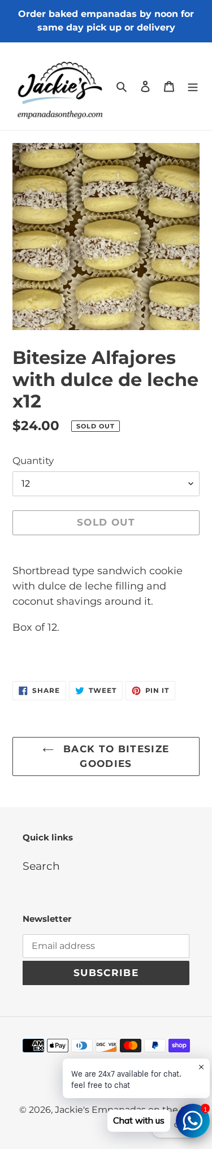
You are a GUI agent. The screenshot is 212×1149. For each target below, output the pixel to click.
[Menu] (193, 86)
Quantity (33, 460)
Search (41, 866)
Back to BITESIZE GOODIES (114, 756)
